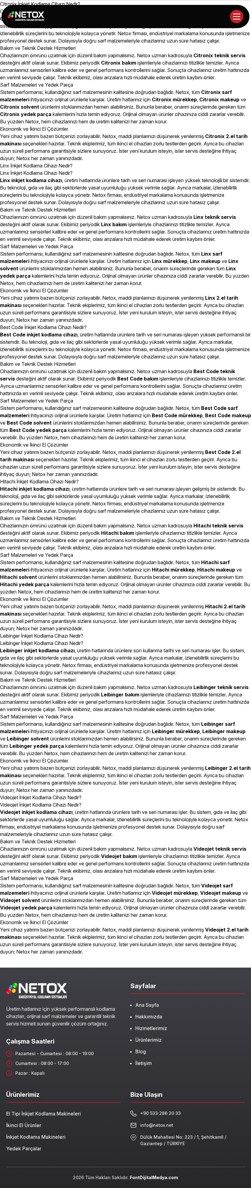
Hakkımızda (148, 1017)
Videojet (112, 856)
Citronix (203, 55)
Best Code (130, 379)
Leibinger (164, 731)
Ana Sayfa (147, 1005)
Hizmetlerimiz (151, 1028)
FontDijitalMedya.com (154, 1177)
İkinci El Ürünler (23, 1125)
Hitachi (110, 533)
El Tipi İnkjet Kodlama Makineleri (43, 1114)
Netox (109, 136)
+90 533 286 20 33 (160, 1113)
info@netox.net (156, 1125)
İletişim (143, 1063)
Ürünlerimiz (148, 1040)
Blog (140, 1051)
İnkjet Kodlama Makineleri (36, 1137)
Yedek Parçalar (23, 1148)
